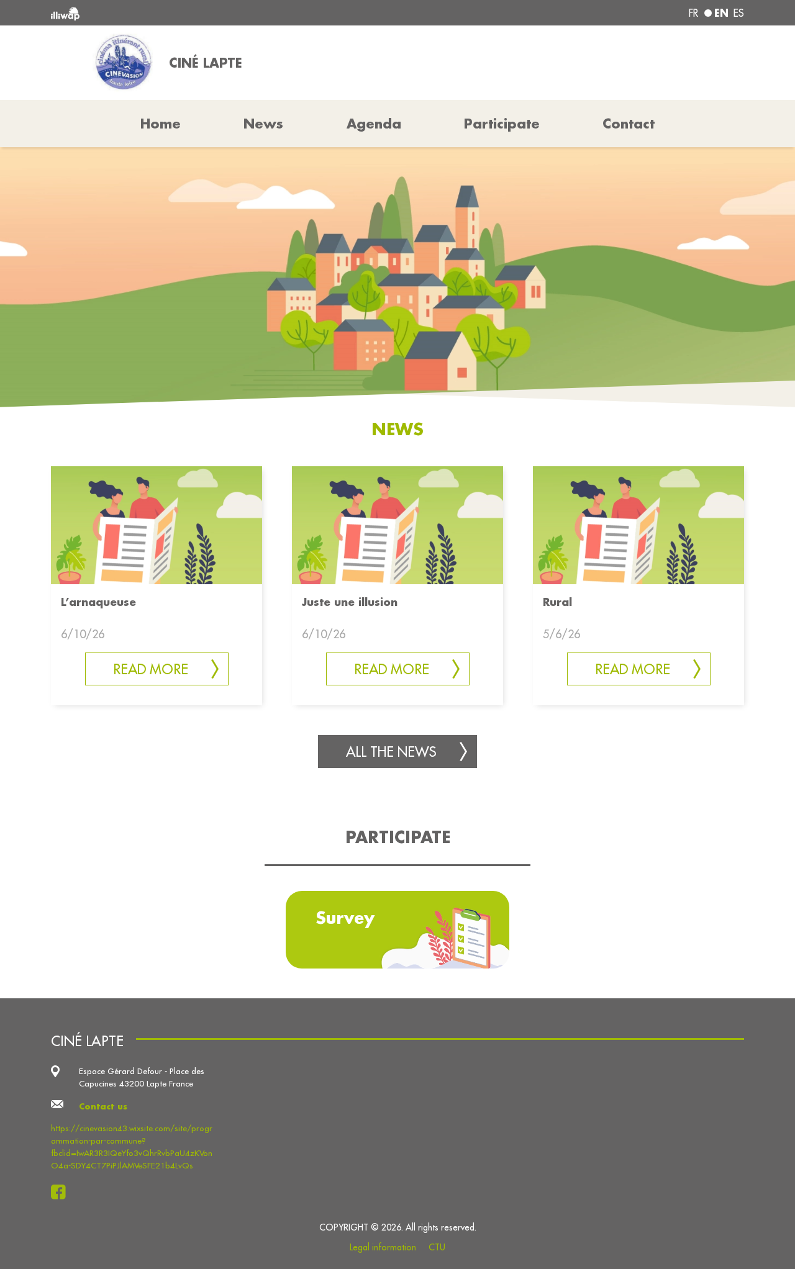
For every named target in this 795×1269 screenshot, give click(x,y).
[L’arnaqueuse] (156, 524)
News (263, 123)
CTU (437, 1247)
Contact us (103, 1106)
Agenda (374, 123)
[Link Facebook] (62, 1192)
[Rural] (638, 524)
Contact (628, 123)
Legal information (383, 1247)
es (739, 13)
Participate (502, 123)
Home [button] (160, 123)
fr (693, 13)
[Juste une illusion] (397, 524)
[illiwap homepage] (190, 12)
